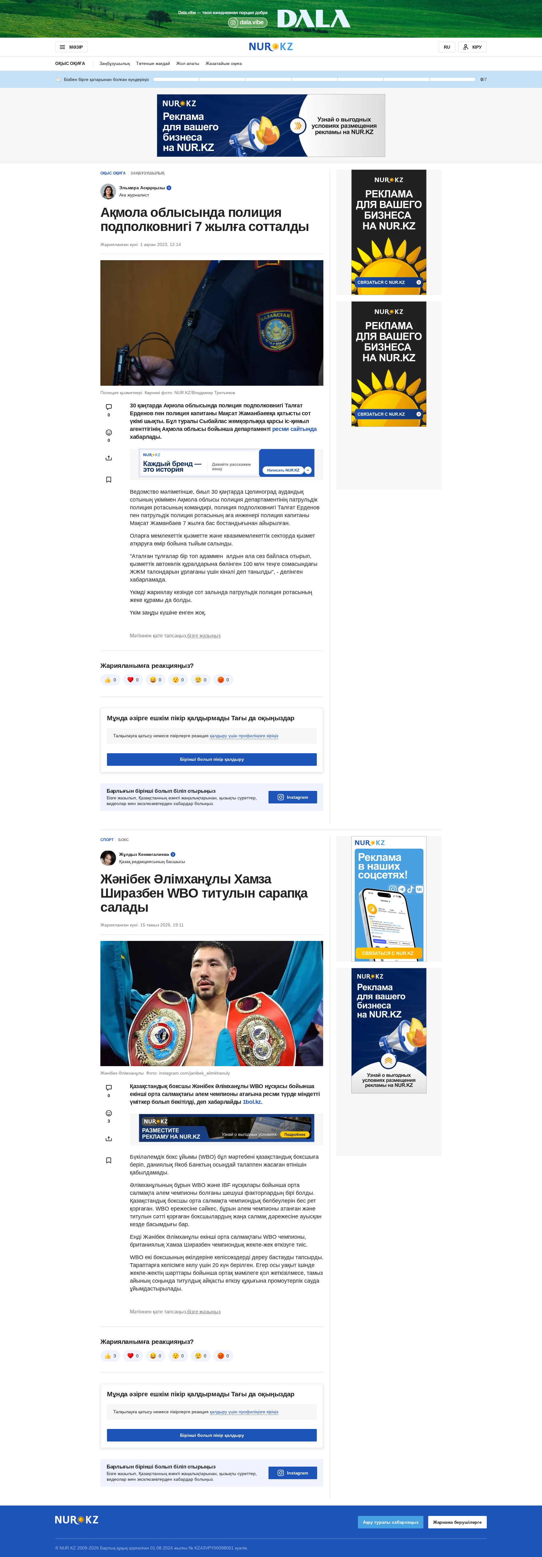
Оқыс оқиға (70, 63)
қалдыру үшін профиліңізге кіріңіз (244, 735)
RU (447, 47)
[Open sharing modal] (108, 458)
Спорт (107, 840)
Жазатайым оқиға (223, 63)
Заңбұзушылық (114, 63)
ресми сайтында (294, 429)
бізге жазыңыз (204, 635)
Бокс (123, 840)
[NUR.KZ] (271, 47)
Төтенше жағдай (153, 63)
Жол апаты (187, 63)
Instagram (297, 797)
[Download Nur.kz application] (271, 19)
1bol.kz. (252, 1102)
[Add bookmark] (109, 479)
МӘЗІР (76, 47)
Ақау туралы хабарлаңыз (390, 1522)
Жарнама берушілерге (457, 1522)
